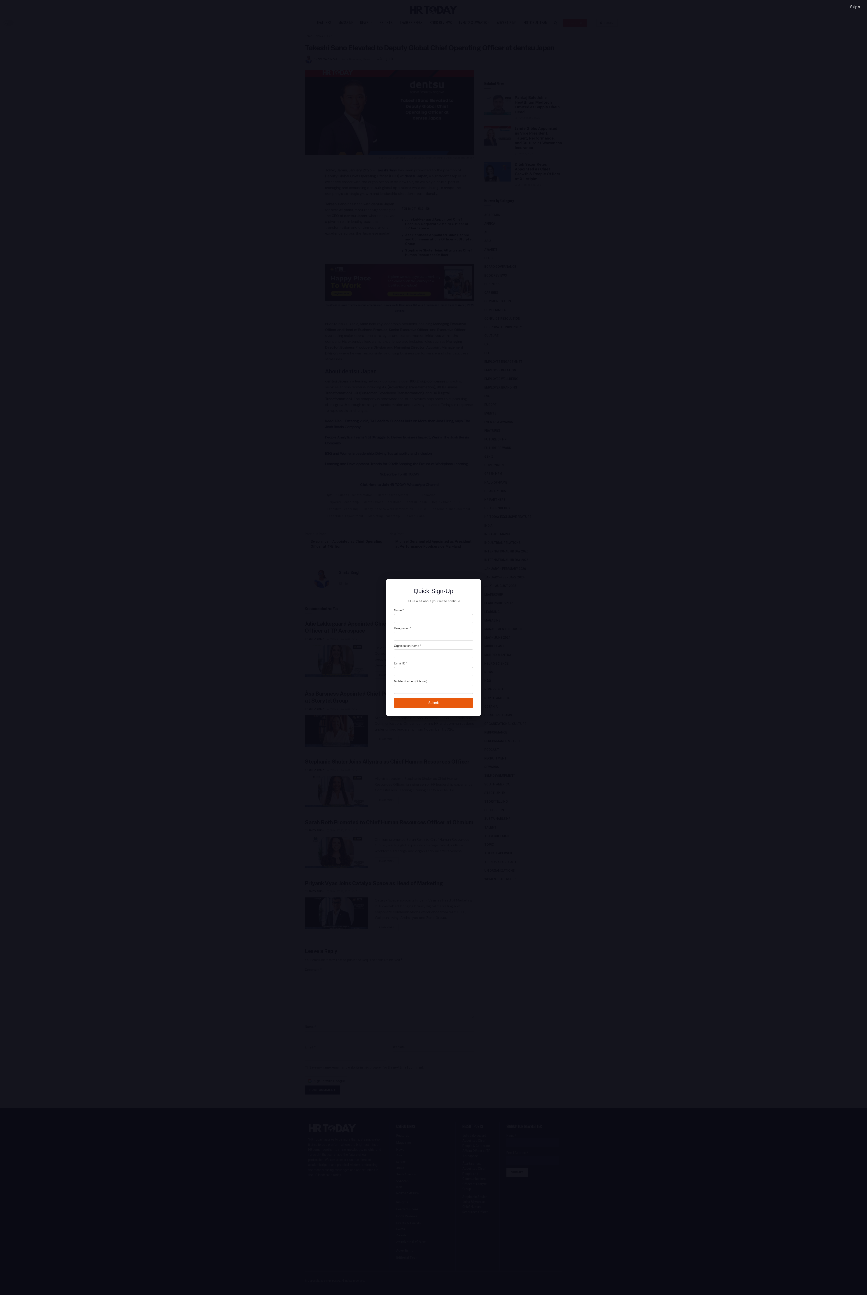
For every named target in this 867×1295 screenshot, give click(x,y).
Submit (433, 703)
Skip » (855, 7)
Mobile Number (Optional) (410, 681)
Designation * (402, 628)
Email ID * (400, 663)
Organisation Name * (407, 646)
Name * (399, 610)
